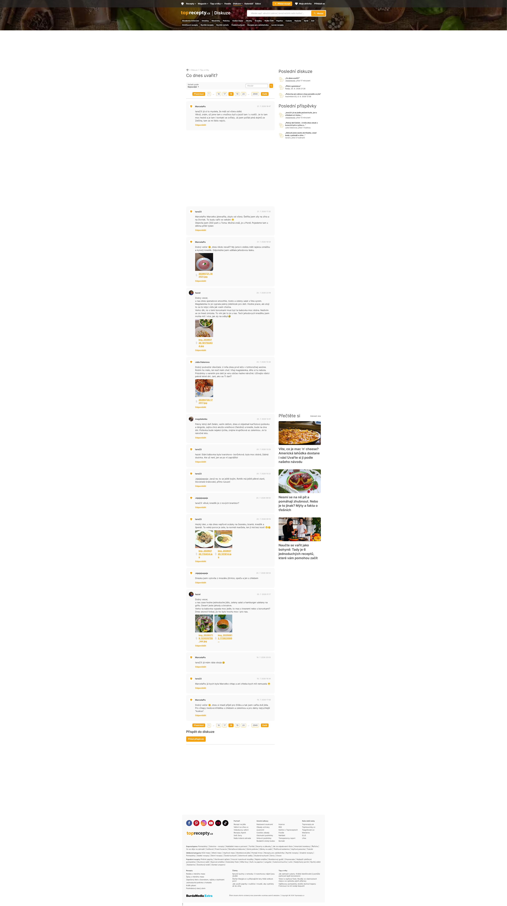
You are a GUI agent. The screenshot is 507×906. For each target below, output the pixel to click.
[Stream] (218, 823)
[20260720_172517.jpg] (204, 388)
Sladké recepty (203, 856)
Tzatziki (310, 849)
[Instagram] (204, 823)
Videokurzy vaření (241, 830)
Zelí (312, 21)
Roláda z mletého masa (195, 874)
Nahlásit (282, 835)
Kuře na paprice (256, 862)
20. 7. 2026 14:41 (264, 419)
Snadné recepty (306, 853)
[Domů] (187, 70)
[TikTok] (225, 823)
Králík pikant (191, 885)
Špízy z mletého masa (195, 877)
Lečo (290, 862)
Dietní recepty (216, 856)
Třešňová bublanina (281, 849)
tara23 (198, 211)
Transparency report (287, 838)
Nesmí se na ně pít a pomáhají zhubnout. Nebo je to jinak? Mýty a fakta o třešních (298, 503)
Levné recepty (277, 25)
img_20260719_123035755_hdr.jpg (206, 638)
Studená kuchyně (261, 856)
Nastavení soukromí (265, 824)
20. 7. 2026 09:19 (264, 519)
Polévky (226, 21)
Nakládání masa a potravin (236, 846)
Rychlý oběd (315, 862)
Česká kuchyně (238, 25)
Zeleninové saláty (245, 856)
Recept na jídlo (240, 824)
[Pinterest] (196, 823)
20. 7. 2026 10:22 (264, 474)
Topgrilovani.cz (308, 830)
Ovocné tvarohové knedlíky (242, 859)
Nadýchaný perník (301, 862)
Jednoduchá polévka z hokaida (199, 882)
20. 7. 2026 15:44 (264, 362)
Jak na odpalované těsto (283, 846)
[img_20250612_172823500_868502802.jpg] (223, 624)
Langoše (267, 862)
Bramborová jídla (243, 853)
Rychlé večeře (222, 25)
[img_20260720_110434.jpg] (204, 539)
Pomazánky (202, 846)
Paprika (279, 21)
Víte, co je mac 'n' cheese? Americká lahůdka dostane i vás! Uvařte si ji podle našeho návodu (299, 455)
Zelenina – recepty (216, 846)
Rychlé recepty (207, 25)
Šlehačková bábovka (236, 849)
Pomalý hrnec (257, 853)
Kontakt (282, 841)
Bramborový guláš (276, 859)
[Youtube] (211, 823)
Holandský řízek (232, 862)
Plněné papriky (207, 859)
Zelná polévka (252, 849)
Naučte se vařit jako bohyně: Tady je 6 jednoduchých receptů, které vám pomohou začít (298, 551)
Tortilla (251, 846)
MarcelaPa (200, 106)
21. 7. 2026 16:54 (264, 242)
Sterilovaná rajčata (221, 859)
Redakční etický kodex (266, 841)
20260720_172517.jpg (206, 401)
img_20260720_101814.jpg (224, 553)
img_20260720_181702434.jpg (206, 342)
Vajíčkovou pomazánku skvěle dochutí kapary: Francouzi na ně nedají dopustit (297, 885)
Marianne (306, 833)
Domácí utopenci (218, 865)
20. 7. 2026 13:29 (264, 449)
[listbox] (198, 87)
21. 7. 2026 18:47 (264, 106)
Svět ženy (238, 835)
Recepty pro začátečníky (258, 25)
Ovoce (278, 856)
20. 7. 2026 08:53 (263, 573)
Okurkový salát (203, 862)
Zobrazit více (315, 416)
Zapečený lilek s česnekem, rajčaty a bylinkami (205, 880)
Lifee (304, 838)
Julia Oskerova (202, 362)
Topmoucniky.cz (308, 827)
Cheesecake (290, 859)
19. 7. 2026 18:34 (264, 679)
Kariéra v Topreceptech (288, 830)
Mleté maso (217, 853)
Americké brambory (302, 846)
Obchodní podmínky (265, 835)
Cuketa (289, 21)
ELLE (304, 835)
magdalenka (201, 419)
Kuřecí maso (238, 21)
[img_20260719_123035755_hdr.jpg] (204, 624)
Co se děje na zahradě (195, 849)
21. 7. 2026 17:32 (264, 211)
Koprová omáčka (217, 862)
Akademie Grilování (190, 21)
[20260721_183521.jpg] (204, 262)
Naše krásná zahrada (242, 838)
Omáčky (205, 21)
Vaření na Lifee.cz (241, 827)
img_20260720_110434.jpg (205, 553)
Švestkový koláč (203, 865)
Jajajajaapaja (201, 498)
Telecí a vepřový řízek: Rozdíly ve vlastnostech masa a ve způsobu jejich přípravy (298, 880)
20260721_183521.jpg (206, 275)
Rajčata (298, 21)
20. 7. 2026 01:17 (264, 594)
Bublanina (191, 865)
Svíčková (209, 849)
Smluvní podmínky (264, 838)
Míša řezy (244, 862)
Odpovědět (200, 125)
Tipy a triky (204, 70)
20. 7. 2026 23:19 (264, 293)
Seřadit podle (193, 85)
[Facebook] (189, 823)
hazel (197, 293)
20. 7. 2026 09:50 (263, 498)
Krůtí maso (206, 853)
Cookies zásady (263, 833)
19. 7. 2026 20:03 (264, 657)
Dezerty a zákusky (263, 846)
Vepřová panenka (298, 849)
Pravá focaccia (221, 849)
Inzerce (282, 824)
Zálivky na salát (265, 849)
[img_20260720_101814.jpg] (223, 539)
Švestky (258, 21)
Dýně (306, 21)
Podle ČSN (269, 21)
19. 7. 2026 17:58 (264, 700)
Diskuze (222, 13)
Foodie (281, 833)
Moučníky (216, 21)
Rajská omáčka (261, 859)
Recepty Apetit (240, 833)
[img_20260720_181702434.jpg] (204, 328)
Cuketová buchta (280, 862)
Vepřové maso (229, 853)
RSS (280, 827)
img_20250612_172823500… (225, 638)
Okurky (249, 21)
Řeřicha (315, 846)
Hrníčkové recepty (190, 25)
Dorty (272, 856)
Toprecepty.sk (308, 824)
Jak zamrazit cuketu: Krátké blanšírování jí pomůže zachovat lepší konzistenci (299, 875)
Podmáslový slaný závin (195, 888)
